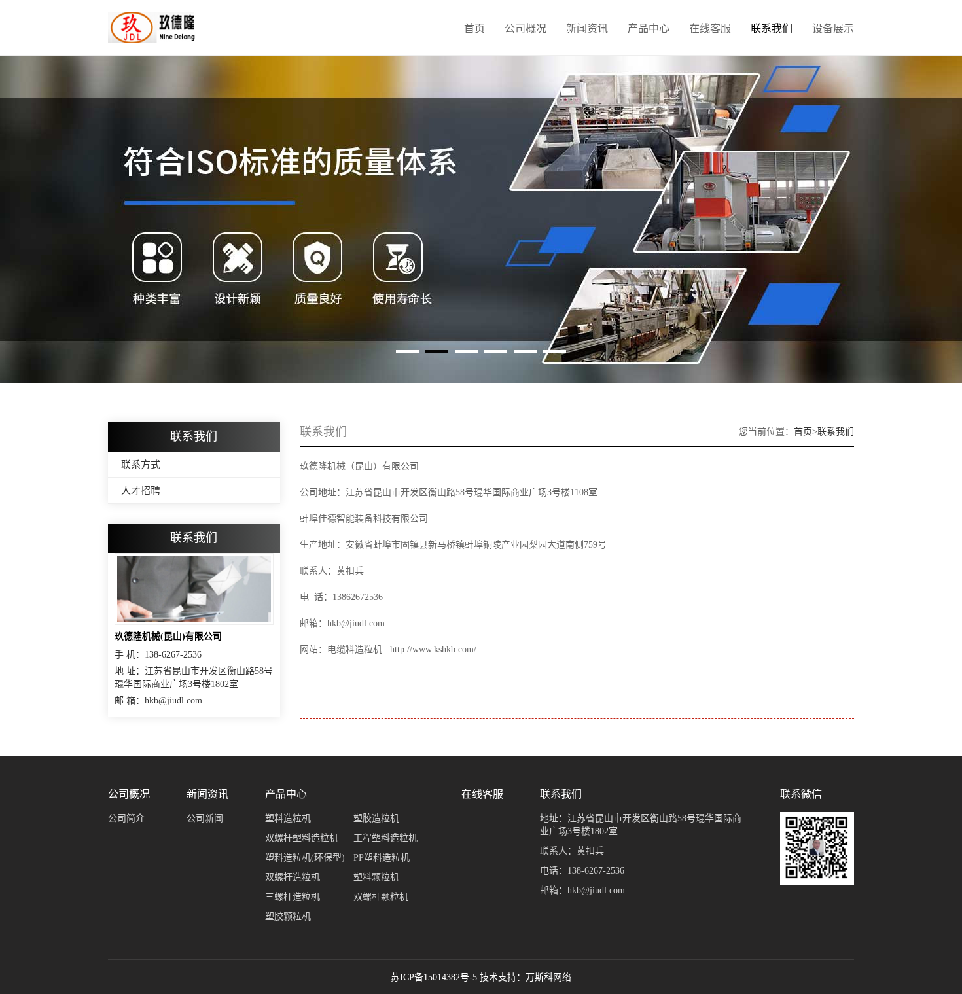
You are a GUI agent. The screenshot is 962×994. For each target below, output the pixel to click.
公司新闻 (205, 818)
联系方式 (140, 464)
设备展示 (833, 28)
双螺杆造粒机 (292, 877)
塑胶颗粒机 (288, 916)
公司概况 (525, 28)
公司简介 (126, 818)
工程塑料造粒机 (385, 838)
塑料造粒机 (288, 818)
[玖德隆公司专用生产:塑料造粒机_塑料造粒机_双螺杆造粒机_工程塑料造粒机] (152, 27)
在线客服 (710, 28)
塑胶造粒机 (376, 818)
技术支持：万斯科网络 (525, 977)
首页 (474, 28)
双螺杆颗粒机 (380, 897)
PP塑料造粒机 (381, 857)
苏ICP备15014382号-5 (434, 977)
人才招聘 (140, 491)
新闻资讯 (587, 28)
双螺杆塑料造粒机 (301, 838)
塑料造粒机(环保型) (305, 857)
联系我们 (772, 28)
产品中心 (648, 28)
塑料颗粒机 (376, 877)
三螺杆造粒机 (292, 897)
